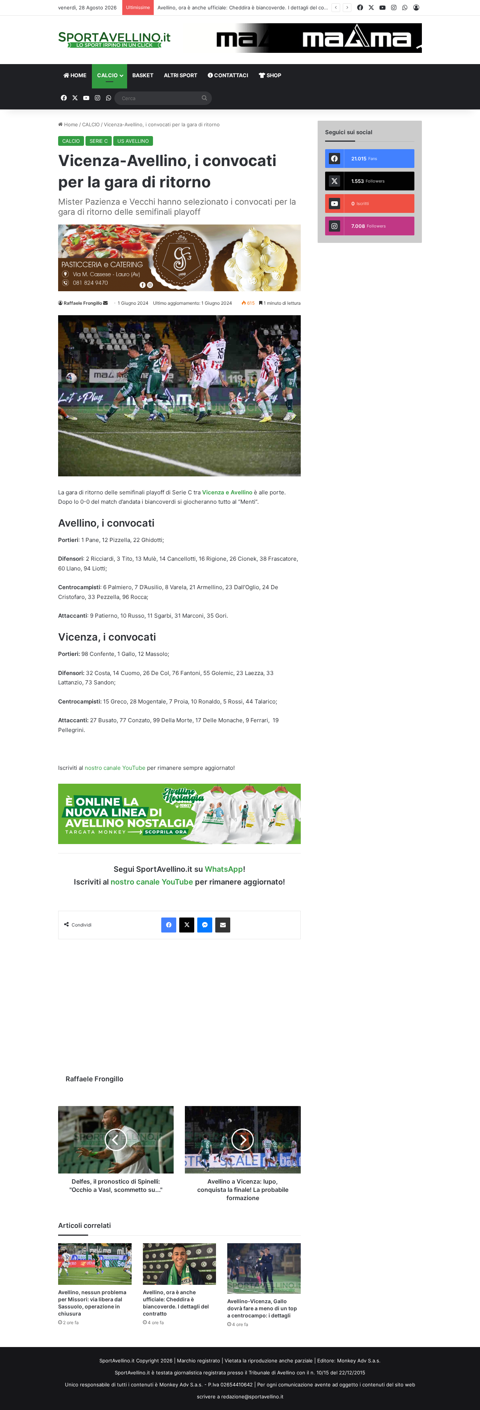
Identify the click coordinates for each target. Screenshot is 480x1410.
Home (70, 124)
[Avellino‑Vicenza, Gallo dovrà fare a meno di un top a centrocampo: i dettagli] (264, 1268)
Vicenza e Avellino (227, 492)
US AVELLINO (133, 141)
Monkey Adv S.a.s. (359, 1361)
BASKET (142, 75)
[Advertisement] (179, 1002)
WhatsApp (224, 869)
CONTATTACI (230, 75)
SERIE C (99, 141)
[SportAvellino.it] (114, 40)
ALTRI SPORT (180, 75)
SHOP (273, 75)
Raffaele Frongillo (83, 303)
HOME (78, 75)
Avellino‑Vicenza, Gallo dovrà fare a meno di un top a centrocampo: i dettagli (262, 1308)
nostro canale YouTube (115, 767)
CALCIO (107, 75)
